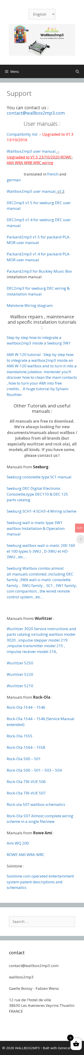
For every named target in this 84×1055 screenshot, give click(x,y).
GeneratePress (70, 1048)
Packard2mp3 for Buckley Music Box (39, 271)
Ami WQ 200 (18, 843)
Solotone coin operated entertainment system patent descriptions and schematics (40, 881)
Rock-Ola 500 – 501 (24, 758)
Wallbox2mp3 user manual (31, 151)
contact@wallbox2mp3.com (36, 113)
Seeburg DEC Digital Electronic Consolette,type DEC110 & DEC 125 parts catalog (37, 494)
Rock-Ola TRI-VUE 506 (26, 781)
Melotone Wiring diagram (30, 305)
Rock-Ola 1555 (19, 735)
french (52, 174)
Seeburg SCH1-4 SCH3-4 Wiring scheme (41, 511)
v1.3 (60, 191)
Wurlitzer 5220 (20, 674)
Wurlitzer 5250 (20, 663)
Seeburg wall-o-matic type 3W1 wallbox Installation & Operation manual (36, 528)
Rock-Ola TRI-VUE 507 (26, 793)
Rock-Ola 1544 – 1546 (26, 707)
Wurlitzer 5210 (20, 685)
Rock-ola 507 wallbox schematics (36, 804)
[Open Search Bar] (77, 71)
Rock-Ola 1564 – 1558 (26, 747)
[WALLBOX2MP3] (42, 39)
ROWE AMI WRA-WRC (25, 854)
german (14, 179)
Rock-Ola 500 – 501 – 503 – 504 (34, 770)
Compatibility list (22, 134)
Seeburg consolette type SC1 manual (39, 476)
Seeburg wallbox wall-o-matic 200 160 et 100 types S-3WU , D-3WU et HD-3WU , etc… (41, 551)
